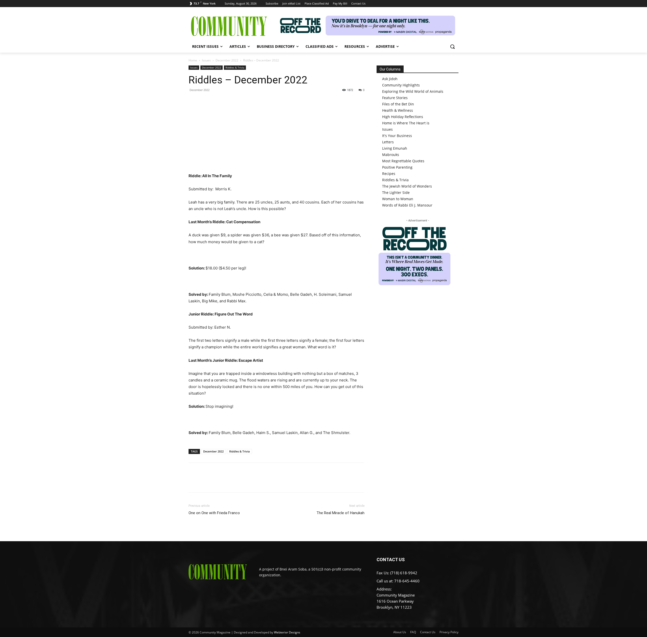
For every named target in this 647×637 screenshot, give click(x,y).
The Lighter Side (396, 192)
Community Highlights (401, 85)
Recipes (388, 173)
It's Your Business (397, 135)
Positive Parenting (397, 167)
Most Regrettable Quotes (403, 160)
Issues (206, 60)
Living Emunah (394, 148)
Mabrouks (390, 154)
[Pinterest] (217, 101)
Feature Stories (395, 97)
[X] (205, 101)
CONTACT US (391, 559)
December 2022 (227, 60)
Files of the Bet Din (398, 104)
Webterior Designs (287, 632)
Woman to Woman (397, 198)
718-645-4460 (407, 580)
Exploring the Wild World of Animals (412, 91)
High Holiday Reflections (402, 116)
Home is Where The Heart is (405, 123)
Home (193, 60)
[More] (240, 101)
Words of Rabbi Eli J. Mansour (407, 205)
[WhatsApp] (228, 101)
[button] (452, 46)
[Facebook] (194, 101)
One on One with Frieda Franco (214, 513)
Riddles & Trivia (234, 67)
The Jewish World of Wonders (407, 186)
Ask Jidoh (390, 78)
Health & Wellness (397, 110)
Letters (388, 142)
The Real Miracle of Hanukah (340, 513)
